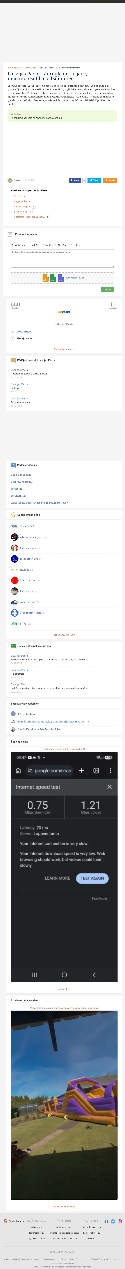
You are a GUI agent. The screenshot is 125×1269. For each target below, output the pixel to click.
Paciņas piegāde (22, 206)
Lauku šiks (26, 591)
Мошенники (19, 495)
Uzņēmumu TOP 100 (64, 635)
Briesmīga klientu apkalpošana (29, 217)
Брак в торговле (21, 474)
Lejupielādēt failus (75, 278)
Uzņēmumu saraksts (36, 1239)
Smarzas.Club (28, 580)
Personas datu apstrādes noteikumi (64, 1233)
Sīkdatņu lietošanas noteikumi (64, 1239)
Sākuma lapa (36, 1227)
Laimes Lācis (28, 548)
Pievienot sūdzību (36, 1233)
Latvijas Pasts (30, 68)
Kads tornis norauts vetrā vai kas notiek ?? (64, 749)
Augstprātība (20, 201)
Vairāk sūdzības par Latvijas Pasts (29, 190)
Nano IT (25, 569)
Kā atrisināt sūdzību (91, 1233)
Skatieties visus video (64, 1206)
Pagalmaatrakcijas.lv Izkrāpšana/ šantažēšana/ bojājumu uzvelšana (64, 1008)
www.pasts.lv (24, 332)
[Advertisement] (62, 37)
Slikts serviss (20, 211)
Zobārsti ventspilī (22, 481)
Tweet (96, 180)
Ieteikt (112, 180)
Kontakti (91, 1239)
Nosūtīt (107, 289)
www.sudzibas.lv (14, 68)
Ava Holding (27, 602)
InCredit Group (29, 558)
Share (76, 180)
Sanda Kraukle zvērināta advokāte (39, 729)
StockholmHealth (31, 612)
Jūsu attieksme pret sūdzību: (25, 245)
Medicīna (16, 488)
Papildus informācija (64, 349)
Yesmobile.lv (28, 526)
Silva (23, 623)
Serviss (18, 196)
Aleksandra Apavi (31, 537)
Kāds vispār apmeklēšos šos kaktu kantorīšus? (39, 502)
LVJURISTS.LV (27, 713)
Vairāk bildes (64, 989)
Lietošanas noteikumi (64, 1227)
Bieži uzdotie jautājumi (91, 1227)
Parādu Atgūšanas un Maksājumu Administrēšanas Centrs (53, 721)
